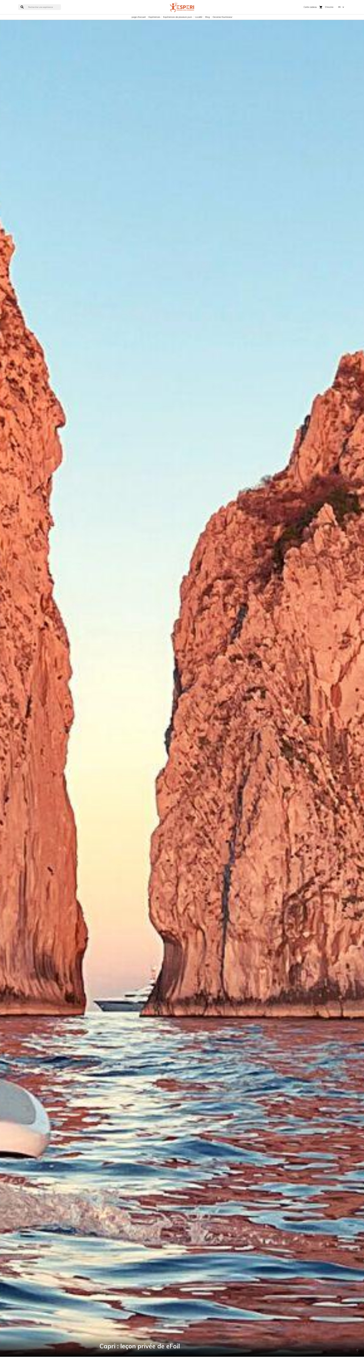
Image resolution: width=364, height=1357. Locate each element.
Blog (207, 17)
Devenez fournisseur (222, 17)
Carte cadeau (310, 7)
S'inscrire (329, 7)
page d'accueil (139, 17)
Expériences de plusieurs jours (177, 17)
